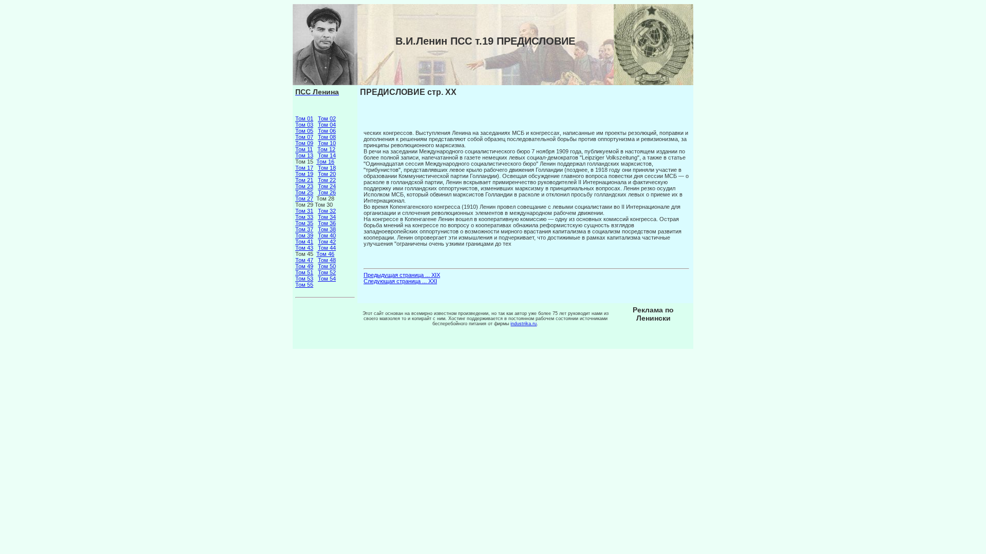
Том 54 (327, 278)
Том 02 (327, 118)
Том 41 (304, 242)
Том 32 (327, 211)
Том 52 (327, 272)
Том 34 (327, 217)
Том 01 (304, 118)
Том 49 (304, 266)
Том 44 (327, 248)
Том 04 (327, 125)
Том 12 (326, 149)
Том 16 (325, 162)
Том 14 (327, 155)
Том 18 (327, 168)
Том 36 (327, 223)
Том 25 (304, 192)
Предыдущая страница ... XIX (402, 275)
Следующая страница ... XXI (400, 281)
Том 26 (327, 192)
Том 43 (304, 248)
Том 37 (304, 229)
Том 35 (304, 223)
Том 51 (304, 272)
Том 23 (304, 186)
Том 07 (304, 137)
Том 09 (304, 143)
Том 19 (304, 174)
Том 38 (327, 229)
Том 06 (327, 131)
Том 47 (304, 260)
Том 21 (304, 180)
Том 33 (304, 217)
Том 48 (327, 260)
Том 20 (327, 174)
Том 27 (304, 198)
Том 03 (304, 125)
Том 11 (304, 149)
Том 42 (327, 242)
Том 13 (304, 155)
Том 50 (327, 266)
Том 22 (327, 180)
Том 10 (327, 143)
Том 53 (304, 278)
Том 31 (304, 211)
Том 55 (304, 285)
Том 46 (325, 254)
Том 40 (327, 235)
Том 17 (304, 168)
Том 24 (327, 186)
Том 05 (304, 131)
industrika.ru (523, 323)
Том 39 (304, 235)
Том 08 (327, 137)
